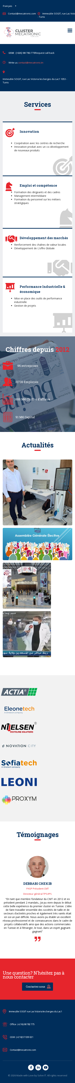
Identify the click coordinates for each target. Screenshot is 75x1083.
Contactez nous (35, 986)
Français (7, 6)
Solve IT (42, 1075)
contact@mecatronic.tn (30, 62)
